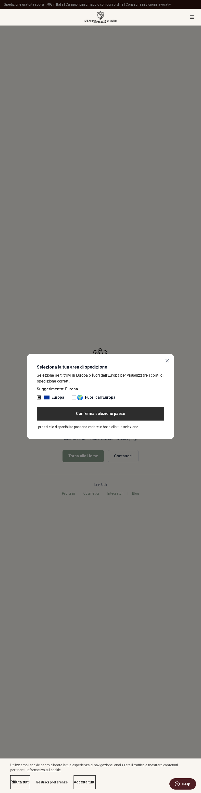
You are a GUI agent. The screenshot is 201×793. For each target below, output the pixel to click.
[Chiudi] (167, 361)
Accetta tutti (84, 782)
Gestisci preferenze (52, 782)
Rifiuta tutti (20, 782)
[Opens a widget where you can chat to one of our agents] (182, 784)
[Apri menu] (192, 17)
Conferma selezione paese (100, 413)
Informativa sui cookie (44, 770)
